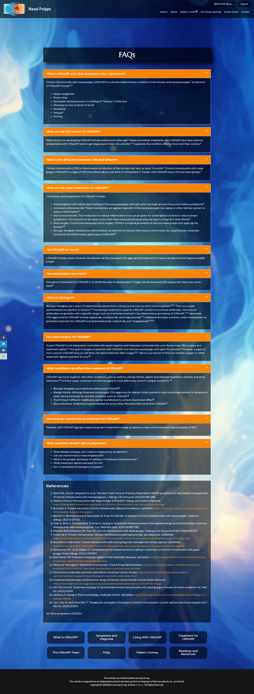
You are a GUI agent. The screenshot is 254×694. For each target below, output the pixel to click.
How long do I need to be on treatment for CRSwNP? (83, 418)
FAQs (106, 652)
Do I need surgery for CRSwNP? (68, 337)
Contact (245, 12)
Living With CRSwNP (147, 637)
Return (164, 12)
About (174, 12)
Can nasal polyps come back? (66, 273)
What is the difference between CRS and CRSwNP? (82, 159)
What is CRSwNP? (65, 637)
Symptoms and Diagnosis (106, 637)
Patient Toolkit (188, 12)
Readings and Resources (188, 652)
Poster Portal (231, 12)
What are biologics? (60, 297)
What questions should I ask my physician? (76, 443)
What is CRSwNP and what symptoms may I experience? (85, 73)
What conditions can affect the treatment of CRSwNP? (84, 368)
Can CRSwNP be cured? (62, 249)
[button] (127, 73)
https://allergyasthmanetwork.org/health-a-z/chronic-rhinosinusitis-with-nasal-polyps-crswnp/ (109, 504)
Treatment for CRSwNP (188, 637)
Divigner (139, 685)
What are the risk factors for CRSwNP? (73, 131)
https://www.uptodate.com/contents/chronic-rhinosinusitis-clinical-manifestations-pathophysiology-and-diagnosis (121, 538)
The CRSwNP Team (65, 652)
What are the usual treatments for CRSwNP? (77, 188)
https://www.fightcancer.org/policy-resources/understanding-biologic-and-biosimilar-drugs (107, 583)
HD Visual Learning (210, 12)
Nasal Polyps (40, 9)
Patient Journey (147, 652)
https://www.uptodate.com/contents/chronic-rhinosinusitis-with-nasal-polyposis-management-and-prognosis (118, 546)
